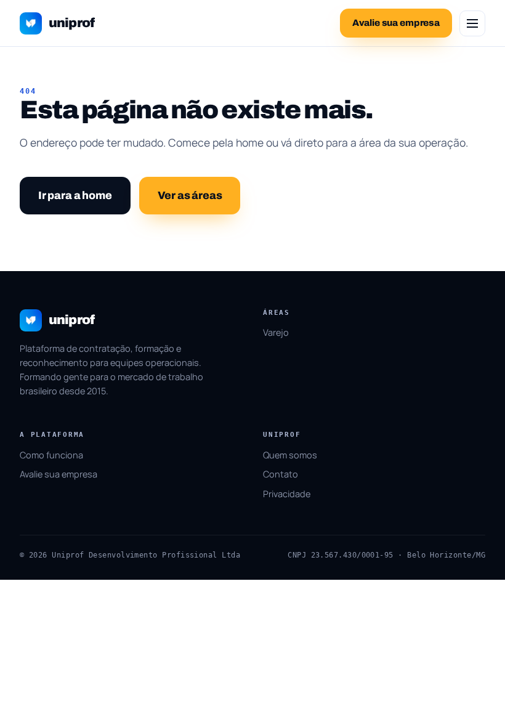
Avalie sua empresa (58, 474)
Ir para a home (75, 195)
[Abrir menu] (472, 23)
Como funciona (51, 455)
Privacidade (286, 494)
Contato (280, 474)
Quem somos (290, 455)
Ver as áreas (190, 195)
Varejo (276, 332)
